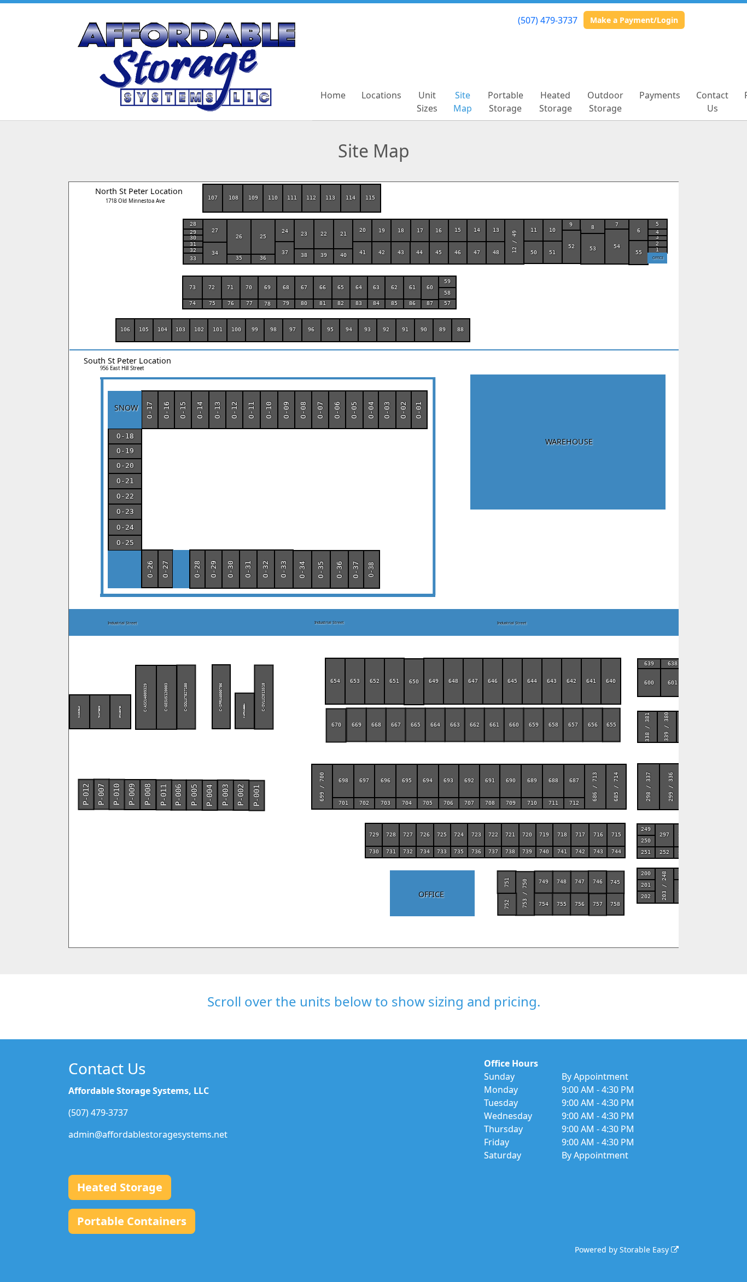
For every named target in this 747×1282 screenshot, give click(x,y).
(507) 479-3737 (547, 20)
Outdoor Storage (605, 101)
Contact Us (712, 101)
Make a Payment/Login (634, 20)
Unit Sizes (427, 101)
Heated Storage (555, 101)
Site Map (462, 101)
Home (333, 95)
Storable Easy (645, 1249)
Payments (659, 95)
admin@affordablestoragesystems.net (147, 1134)
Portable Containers (131, 1221)
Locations (381, 95)
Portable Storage (505, 101)
